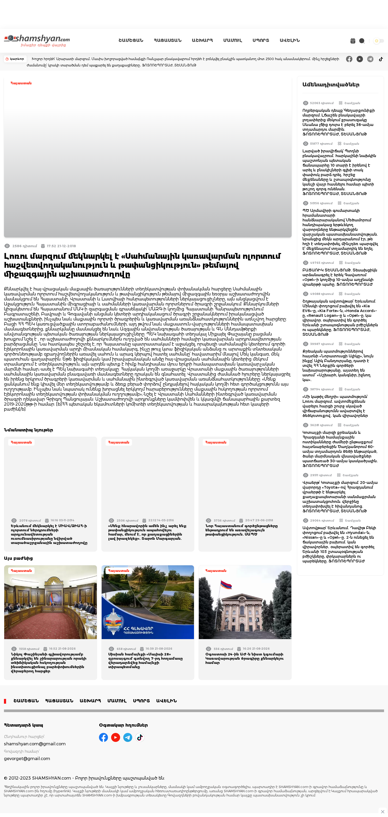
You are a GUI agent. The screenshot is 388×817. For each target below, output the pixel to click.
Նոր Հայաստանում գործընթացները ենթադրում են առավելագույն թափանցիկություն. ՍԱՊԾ (241, 530)
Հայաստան (21, 83)
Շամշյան (352, 103)
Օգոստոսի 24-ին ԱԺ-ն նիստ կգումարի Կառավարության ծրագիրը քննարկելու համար (244, 658)
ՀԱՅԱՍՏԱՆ (167, 40)
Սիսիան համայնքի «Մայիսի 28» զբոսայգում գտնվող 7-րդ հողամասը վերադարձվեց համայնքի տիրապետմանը (145, 660)
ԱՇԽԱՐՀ (202, 40)
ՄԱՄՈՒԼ (232, 40)
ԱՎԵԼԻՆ (290, 40)
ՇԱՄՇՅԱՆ (131, 40)
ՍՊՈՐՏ (261, 40)
